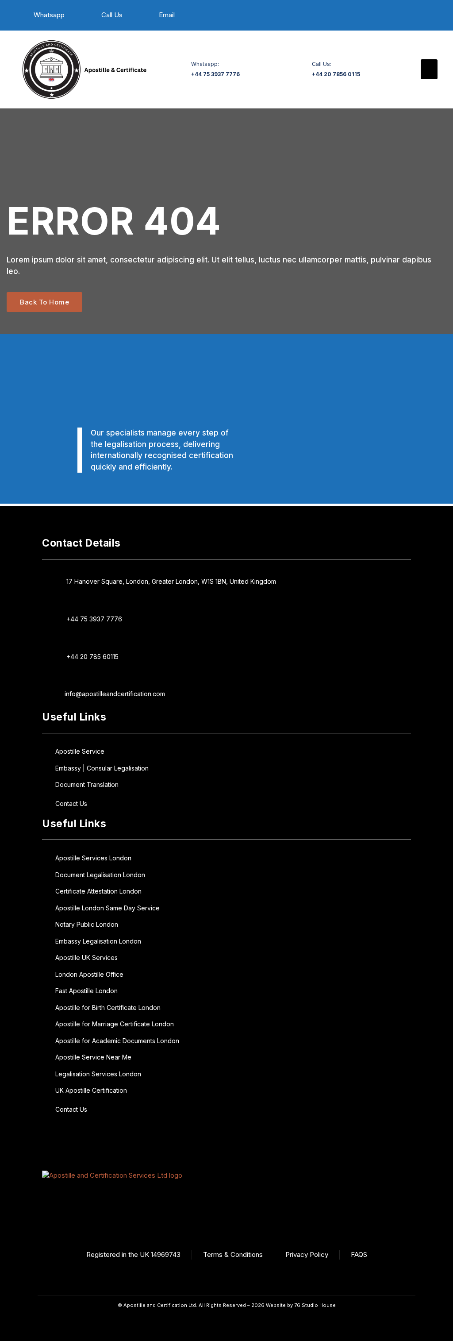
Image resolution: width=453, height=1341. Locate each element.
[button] (429, 69)
